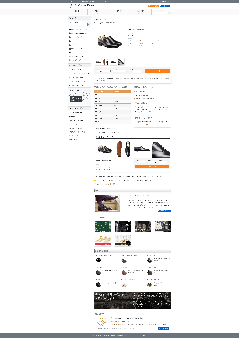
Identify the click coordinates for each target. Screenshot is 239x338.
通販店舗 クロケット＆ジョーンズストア (83, 7)
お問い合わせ (73, 139)
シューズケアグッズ (153, 280)
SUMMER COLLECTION (129, 255)
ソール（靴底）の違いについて (78, 73)
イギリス (138, 40)
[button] (169, 13)
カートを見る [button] (154, 6)
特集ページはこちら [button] (165, 210)
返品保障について (150, 325)
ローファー (99, 267)
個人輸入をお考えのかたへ (77, 85)
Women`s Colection (128, 280)
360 (159, 40)
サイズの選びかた (74, 69)
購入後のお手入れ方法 (75, 77)
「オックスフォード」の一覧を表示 (104, 184)
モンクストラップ (152, 267)
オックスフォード (152, 255)
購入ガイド (140, 13)
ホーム (76, 13)
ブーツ (98, 280)
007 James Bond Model (104, 255)
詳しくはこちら (143, 124)
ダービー (124, 267)
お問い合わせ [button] (166, 6)
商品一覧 (119, 13)
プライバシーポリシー (75, 136)
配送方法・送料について (76, 128)
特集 (98, 13)
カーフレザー (139, 45)
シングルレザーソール (142, 43)
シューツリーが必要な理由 (77, 81)
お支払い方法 (73, 124)
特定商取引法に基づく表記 (77, 132)
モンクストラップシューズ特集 (139, 196)
